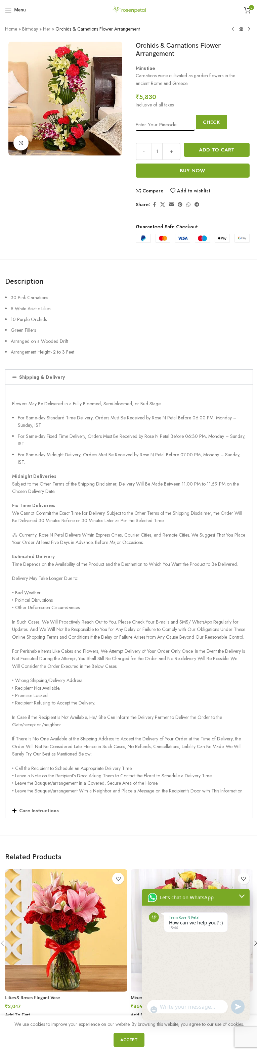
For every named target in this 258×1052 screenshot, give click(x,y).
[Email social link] (171, 204)
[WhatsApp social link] (188, 204)
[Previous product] (233, 29)
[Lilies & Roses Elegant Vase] (66, 930)
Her (46, 29)
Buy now (192, 170)
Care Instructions (39, 810)
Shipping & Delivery (42, 377)
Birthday (30, 29)
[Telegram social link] (196, 204)
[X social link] (162, 204)
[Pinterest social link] (180, 204)
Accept (129, 1040)
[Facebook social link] (154, 204)
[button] (129, 377)
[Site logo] (129, 9)
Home (11, 29)
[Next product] (249, 29)
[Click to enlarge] (21, 142)
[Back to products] (241, 29)
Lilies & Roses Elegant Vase (32, 998)
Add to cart (216, 149)
